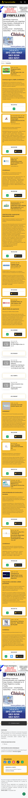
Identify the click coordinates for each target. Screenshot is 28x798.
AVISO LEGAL (4, 790)
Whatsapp (14, 109)
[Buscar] (21, 2)
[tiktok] (18, 762)
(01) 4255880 (14, 330)
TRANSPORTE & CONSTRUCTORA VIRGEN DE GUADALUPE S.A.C (18, 205)
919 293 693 (14, 519)
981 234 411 (14, 105)
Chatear (19, 151)
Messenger (11, 656)
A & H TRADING (15, 445)
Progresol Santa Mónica (16, 70)
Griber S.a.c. (14, 343)
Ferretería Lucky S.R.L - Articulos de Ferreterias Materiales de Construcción (17, 534)
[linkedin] (9, 762)
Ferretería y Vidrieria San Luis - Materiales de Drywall (17, 623)
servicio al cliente (10, 771)
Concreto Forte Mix (16, 405)
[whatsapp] (22, 762)
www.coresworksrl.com (15, 75)
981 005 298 (14, 191)
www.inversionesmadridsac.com (17, 488)
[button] (14, 662)
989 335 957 (14, 652)
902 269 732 (14, 608)
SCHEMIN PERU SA (16, 302)
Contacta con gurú (15, 723)
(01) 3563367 (14, 396)
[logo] (6, 70)
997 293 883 (14, 290)
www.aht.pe (13, 450)
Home (2, 63)
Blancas (5, 744)
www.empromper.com (15, 123)
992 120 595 (14, 432)
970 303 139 (14, 561)
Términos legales (17, 751)
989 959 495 (14, 147)
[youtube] (13, 762)
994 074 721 (14, 469)
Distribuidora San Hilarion (16, 362)
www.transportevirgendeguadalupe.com (19, 210)
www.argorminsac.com (15, 267)
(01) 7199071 (14, 376)
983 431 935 (14, 252)
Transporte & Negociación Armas (16, 574)
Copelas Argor (15, 264)
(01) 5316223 (14, 353)
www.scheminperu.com (15, 305)
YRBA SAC (14, 160)
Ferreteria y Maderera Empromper (17, 118)
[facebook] (5, 762)
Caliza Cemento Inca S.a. (17, 385)
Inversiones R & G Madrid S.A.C (16, 483)
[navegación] (25, 2)
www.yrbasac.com (14, 166)
